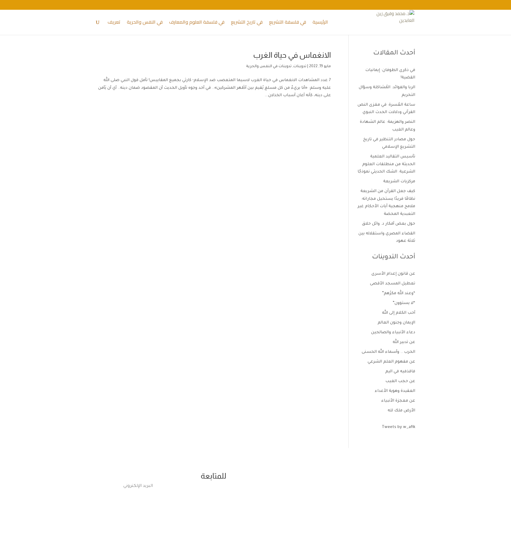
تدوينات (299, 67)
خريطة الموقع (213, 516)
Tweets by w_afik (398, 427)
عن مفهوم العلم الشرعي (391, 362)
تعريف (114, 23)
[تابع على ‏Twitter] (226, 496)
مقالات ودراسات (297, 490)
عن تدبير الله (404, 342)
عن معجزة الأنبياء (398, 401)
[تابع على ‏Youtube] (203, 496)
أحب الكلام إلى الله (398, 313)
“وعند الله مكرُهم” (398, 293)
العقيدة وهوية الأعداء (395, 391)
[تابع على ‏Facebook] (238, 496)
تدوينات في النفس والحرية (269, 67)
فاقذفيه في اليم (400, 371)
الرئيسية (320, 23)
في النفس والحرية (145, 23)
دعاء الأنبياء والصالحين (393, 332)
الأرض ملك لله (401, 410)
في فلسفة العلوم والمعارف (196, 23)
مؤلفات (298, 502)
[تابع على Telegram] (191, 496)
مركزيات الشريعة (399, 181)
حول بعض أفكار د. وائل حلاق (388, 224)
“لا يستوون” (404, 303)
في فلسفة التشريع (287, 23)
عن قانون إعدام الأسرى (393, 274)
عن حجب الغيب (400, 381)
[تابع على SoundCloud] (214, 496)
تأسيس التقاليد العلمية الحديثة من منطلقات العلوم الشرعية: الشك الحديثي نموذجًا (386, 164)
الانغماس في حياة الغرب (292, 55)
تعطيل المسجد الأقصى (392, 283)
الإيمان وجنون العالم (396, 323)
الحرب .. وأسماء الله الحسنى (388, 352)
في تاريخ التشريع (247, 23)
